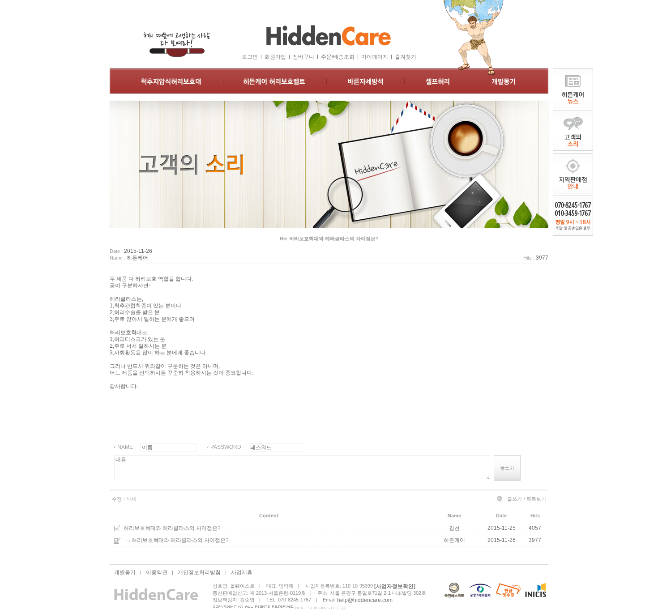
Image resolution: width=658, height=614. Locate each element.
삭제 (131, 499)
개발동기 (125, 572)
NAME (125, 447)
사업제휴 (241, 572)
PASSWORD (225, 447)
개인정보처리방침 (199, 572)
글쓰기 (514, 499)
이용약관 (156, 572)
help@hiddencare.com (365, 600)
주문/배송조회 (338, 57)
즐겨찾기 (405, 57)
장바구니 (303, 57)
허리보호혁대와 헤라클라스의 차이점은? (172, 528)
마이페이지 (374, 57)
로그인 (250, 57)
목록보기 (536, 499)
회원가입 (275, 57)
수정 (117, 499)
